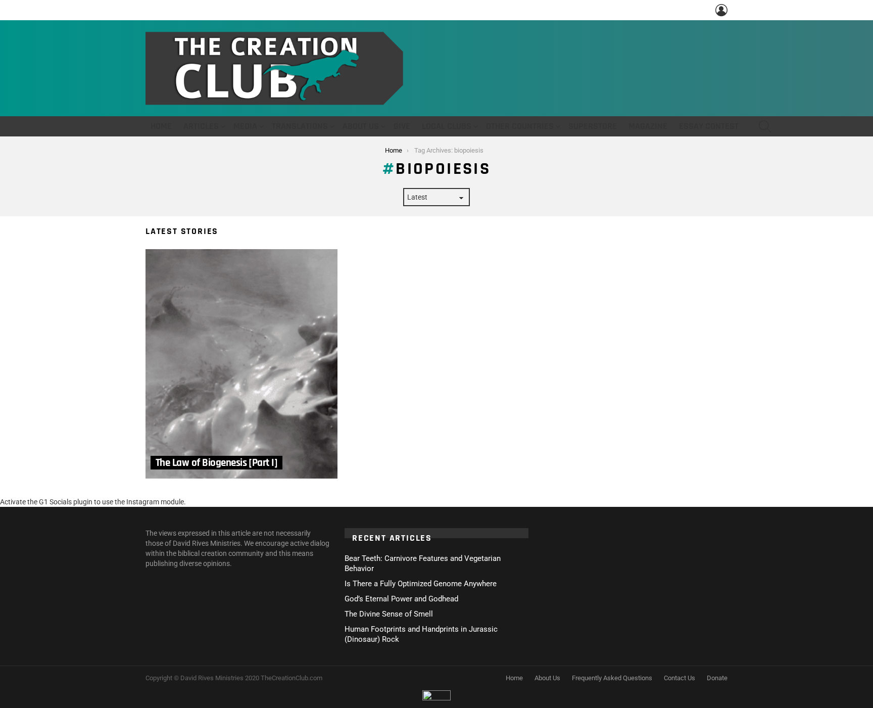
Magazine (647, 126)
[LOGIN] (721, 10)
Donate (717, 678)
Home (161, 126)
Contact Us (679, 678)
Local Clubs (446, 126)
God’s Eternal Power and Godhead (401, 598)
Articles (201, 126)
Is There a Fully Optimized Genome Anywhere (421, 583)
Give (402, 126)
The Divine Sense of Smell (389, 614)
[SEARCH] (765, 126)
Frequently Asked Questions (612, 678)
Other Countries (520, 126)
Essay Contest (709, 126)
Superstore (592, 126)
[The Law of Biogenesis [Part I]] (241, 364)
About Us (361, 126)
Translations (300, 126)
